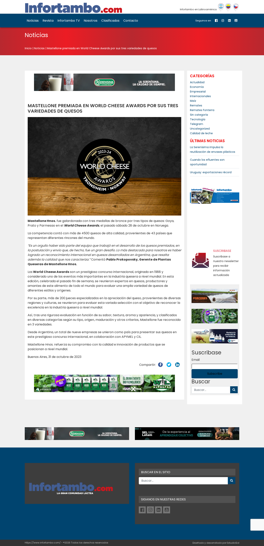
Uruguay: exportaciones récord (211, 172)
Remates (196, 105)
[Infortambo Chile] (235, 7)
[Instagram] (223, 20)
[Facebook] (216, 20)
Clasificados (110, 20)
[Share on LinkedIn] (177, 365)
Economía (197, 87)
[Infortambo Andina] (228, 7)
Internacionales (200, 96)
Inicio (28, 48)
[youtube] (236, 20)
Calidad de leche (201, 133)
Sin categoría (199, 115)
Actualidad (197, 82)
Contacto (130, 20)
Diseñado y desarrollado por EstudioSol (215, 542)
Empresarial (198, 91)
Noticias (33, 20)
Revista (48, 20)
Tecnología (197, 119)
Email (196, 359)
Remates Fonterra (202, 110)
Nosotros (90, 20)
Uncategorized (200, 129)
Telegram (196, 124)
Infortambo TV (68, 20)
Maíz (193, 101)
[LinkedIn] (229, 20)
